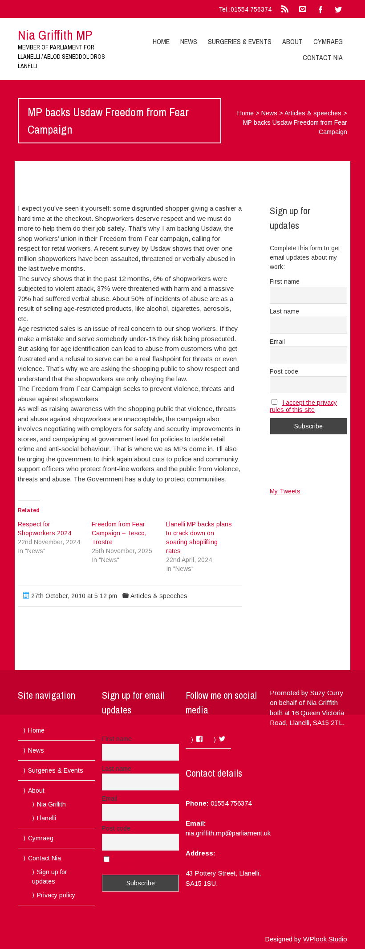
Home (161, 41)
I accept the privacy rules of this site (303, 406)
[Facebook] (320, 9)
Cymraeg (328, 41)
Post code (284, 371)
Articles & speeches (312, 113)
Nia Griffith (51, 804)
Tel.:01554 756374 (245, 9)
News (188, 41)
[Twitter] (338, 9)
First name (285, 281)
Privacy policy (56, 895)
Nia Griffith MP (55, 35)
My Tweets (285, 491)
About (292, 41)
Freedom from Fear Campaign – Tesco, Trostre (119, 533)
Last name (284, 311)
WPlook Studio (325, 939)
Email (277, 341)
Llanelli (46, 818)
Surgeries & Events (240, 41)
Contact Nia (323, 57)
